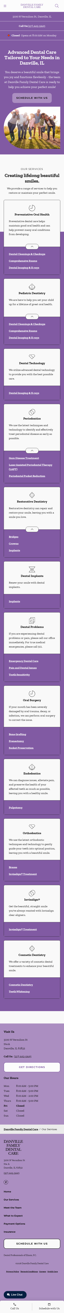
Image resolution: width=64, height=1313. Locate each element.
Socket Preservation (21, 748)
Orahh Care (52, 1271)
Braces (13, 867)
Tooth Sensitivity (19, 674)
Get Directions (32, 1067)
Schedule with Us (32, 97)
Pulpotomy (16, 807)
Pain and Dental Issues (23, 667)
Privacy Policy (12, 1271)
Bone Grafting (17, 734)
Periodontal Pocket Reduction (27, 476)
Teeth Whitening (19, 991)
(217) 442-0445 (36, 26)
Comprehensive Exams (23, 260)
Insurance (9, 1231)
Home (7, 1191)
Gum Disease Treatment (24, 458)
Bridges (13, 536)
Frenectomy (16, 741)
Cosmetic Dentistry (21, 984)
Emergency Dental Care (23, 661)
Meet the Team (13, 1207)
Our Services (11, 1199)
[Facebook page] (6, 1182)
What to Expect (13, 1215)
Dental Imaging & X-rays (24, 267)
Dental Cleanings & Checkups (27, 254)
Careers (42, 1271)
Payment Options (14, 1223)
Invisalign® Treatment (23, 874)
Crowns (13, 543)
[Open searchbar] (56, 5)
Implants (14, 550)
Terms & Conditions (29, 1271)
